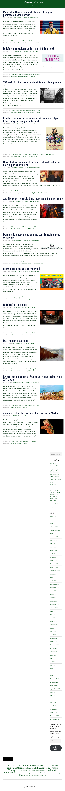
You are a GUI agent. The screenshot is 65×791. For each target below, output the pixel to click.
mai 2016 (52, 699)
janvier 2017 (53, 675)
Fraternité (13, 76)
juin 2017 (52, 658)
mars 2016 (53, 705)
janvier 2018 (53, 641)
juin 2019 (52, 611)
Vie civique (32, 775)
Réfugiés (24, 407)
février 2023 (53, 557)
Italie (6, 766)
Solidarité (31, 229)
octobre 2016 (54, 685)
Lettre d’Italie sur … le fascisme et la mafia (55, 506)
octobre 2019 (54, 608)
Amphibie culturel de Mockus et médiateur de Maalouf (31, 413)
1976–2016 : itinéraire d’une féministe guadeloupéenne (32, 82)
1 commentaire (30, 343)
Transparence (33, 156)
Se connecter (38, 787)
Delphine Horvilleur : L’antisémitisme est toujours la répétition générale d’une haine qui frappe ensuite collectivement (56, 470)
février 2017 (53, 672)
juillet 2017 (53, 655)
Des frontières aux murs (15, 340)
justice (24, 770)
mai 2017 (52, 662)
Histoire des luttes (23, 43)
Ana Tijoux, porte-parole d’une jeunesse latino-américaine (33, 198)
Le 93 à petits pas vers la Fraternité (21, 268)
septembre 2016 (55, 689)
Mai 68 (28, 770)
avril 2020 (53, 591)
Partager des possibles (40, 41)
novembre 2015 (54, 719)
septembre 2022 (55, 570)
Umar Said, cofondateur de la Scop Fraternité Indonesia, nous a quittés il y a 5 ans (32, 163)
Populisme (27, 765)
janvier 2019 (53, 621)
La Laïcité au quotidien (15, 304)
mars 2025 (53, 533)
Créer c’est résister (56, 479)
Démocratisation (15, 263)
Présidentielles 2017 (25, 773)
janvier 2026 (53, 523)
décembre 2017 (54, 645)
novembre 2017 (54, 648)
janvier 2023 (53, 560)
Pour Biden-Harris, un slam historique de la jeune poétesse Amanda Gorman (28, 13)
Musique (59, 773)
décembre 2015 (54, 716)
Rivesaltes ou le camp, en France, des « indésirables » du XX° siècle (32, 377)
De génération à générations (32, 2)
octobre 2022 (54, 567)
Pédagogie (32, 770)
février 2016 (53, 709)
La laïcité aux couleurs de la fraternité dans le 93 (28, 48)
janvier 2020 (53, 601)
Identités (13, 371)
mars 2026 (53, 516)
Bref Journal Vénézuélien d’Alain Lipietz (55, 485)
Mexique (36, 770)
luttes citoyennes (50, 768)
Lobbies (18, 768)
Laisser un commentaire (30, 17)
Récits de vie (40, 110)
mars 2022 (53, 574)
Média (41, 770)
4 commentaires (29, 85)
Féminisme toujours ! (29, 110)
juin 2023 (52, 554)
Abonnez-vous (56, 748)
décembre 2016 (54, 678)
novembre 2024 (54, 537)
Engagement (14, 193)
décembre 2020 (54, 584)
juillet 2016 (53, 692)
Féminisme (13, 43)
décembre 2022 (54, 564)
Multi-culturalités (41, 43)
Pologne (38, 768)
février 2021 (53, 581)
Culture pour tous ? (17, 41)
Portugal (46, 766)
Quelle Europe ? (31, 369)
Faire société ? (27, 41)
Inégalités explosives (32, 405)
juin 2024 (52, 543)
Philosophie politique (28, 335)
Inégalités (34, 193)
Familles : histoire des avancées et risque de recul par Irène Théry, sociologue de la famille (31, 119)
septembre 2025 (55, 530)
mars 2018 (53, 635)
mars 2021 (53, 577)
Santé (48, 770)
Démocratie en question (18, 74)
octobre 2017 (54, 651)
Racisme (44, 770)
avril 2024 (53, 547)
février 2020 (53, 597)
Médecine (37, 773)
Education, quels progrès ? (19, 261)
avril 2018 (53, 631)
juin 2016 (52, 695)
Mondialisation (18, 773)
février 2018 (53, 638)
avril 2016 (53, 702)
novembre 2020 (54, 587)
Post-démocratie (14, 766)
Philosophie (51, 773)
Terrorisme (31, 768)
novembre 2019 (54, 604)
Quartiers (32, 76)
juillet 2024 (53, 540)
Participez (8, 759)
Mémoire (40, 193)
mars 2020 (53, 594)
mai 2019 (52, 614)
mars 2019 (53, 618)
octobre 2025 (54, 527)
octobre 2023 (54, 550)
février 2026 (53, 520)
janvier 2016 (53, 712)
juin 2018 (52, 628)
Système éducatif (38, 263)
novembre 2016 (54, 682)
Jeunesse (32, 43)
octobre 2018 (54, 624)
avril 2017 (52, 665)
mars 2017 (53, 668)
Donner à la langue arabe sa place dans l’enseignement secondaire (31, 235)
